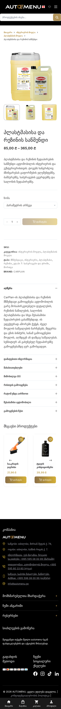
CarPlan (19, 271)
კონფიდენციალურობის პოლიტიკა (30, 695)
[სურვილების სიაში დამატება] (5, 232)
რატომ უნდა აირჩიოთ (16, 393)
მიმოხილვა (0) (12, 376)
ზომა (7, 198)
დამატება (41, 221)
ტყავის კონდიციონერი (45, 466)
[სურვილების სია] (49, 7)
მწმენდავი (17, 260)
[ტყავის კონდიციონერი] (45, 446)
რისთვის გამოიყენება (16, 384)
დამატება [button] (17, 480)
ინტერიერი (30, 260)
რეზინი (8, 263)
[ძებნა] (57, 17)
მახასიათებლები (13, 367)
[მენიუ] (55, 6)
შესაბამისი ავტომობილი (17, 402)
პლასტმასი (45, 260)
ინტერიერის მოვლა (29, 251)
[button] (43, 7)
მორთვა (8, 267)
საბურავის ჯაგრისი (12, 466)
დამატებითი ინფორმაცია (18, 358)
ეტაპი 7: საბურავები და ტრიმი (31, 263)
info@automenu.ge (18, 583)
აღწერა (8, 288)
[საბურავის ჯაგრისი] (16, 446)
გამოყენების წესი (13, 410)
